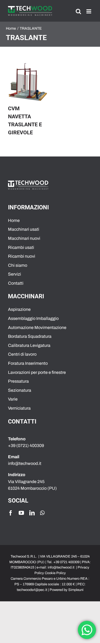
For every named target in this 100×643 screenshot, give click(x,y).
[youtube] (21, 513)
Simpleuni (75, 590)
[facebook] (10, 513)
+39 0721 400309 (66, 562)
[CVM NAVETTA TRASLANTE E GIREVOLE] (27, 82)
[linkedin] (32, 513)
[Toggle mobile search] (78, 11)
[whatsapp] (42, 513)
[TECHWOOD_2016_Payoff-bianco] (28, 182)
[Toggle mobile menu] (89, 11)
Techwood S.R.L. (24, 556)
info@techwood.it (61, 567)
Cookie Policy (55, 573)
